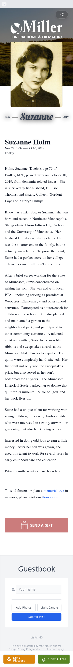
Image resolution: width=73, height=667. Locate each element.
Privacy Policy (25, 649)
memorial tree (54, 490)
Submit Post (36, 617)
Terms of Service (47, 649)
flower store (50, 496)
